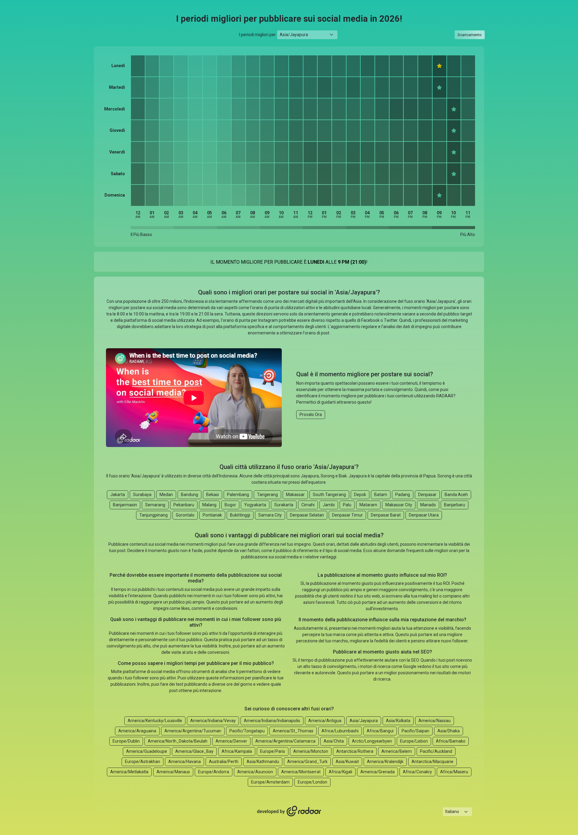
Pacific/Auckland (436, 751)
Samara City (270, 515)
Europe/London (312, 782)
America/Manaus (173, 771)
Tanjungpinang (153, 515)
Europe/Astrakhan (142, 761)
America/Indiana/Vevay (213, 720)
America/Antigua (324, 720)
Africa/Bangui (380, 730)
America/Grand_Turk (307, 761)
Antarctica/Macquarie (432, 761)
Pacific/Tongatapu (247, 730)
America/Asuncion (255, 771)
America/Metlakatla (129, 771)
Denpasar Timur (347, 515)
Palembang (238, 494)
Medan (166, 494)
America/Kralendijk (385, 761)
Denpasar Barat (386, 515)
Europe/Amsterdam (270, 782)
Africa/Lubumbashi (340, 730)
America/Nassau (434, 720)
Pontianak (212, 515)
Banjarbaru (454, 504)
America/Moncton (310, 751)
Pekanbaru (183, 504)
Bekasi (212, 494)
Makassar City (398, 504)
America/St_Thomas (293, 730)
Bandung (189, 494)
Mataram (368, 504)
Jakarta (117, 494)
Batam (380, 494)
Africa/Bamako (450, 741)
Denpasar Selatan (307, 515)
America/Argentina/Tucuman (192, 730)
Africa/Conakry (417, 771)
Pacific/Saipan (415, 730)
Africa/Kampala (237, 751)
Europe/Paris (272, 751)
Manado (428, 504)
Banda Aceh (456, 494)
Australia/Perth (223, 761)
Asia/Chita (334, 741)
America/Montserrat (301, 771)
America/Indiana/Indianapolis (272, 720)
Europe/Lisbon (414, 741)
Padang (402, 494)
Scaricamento (470, 35)
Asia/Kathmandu (263, 761)
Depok (360, 494)
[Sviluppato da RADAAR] (289, 811)
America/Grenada (377, 771)
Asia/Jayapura (364, 720)
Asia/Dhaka (448, 730)
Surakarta (283, 504)
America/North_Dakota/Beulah (177, 741)
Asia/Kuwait (347, 761)
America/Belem (396, 751)
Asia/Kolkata (398, 720)
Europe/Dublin (126, 741)
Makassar (295, 494)
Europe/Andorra (213, 771)
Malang (209, 504)
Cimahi (308, 504)
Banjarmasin (125, 504)
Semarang (155, 504)
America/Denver (231, 741)
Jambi (329, 504)
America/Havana (184, 761)
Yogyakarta (255, 504)
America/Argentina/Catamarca (285, 741)
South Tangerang (329, 494)
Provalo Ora (311, 414)
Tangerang (267, 494)
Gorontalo (185, 515)
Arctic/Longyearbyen (372, 741)
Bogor (230, 504)
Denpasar (427, 494)
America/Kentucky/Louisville (155, 720)
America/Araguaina (137, 730)
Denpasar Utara (424, 515)
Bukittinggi (240, 515)
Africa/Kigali (340, 771)
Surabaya (142, 494)
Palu (347, 504)
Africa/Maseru (454, 771)
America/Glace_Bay (194, 751)
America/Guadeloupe (146, 751)
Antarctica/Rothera (354, 751)
